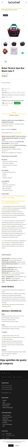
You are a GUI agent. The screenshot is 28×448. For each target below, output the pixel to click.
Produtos (4, 377)
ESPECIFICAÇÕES (17, 132)
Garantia (5, 422)
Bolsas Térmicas (12, 92)
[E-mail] (9, 372)
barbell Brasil (8, 97)
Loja (4, 402)
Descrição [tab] (14, 112)
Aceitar (11, 445)
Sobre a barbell (6, 404)
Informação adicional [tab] (14, 115)
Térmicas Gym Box (21, 92)
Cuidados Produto (7, 417)
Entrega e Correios (7, 420)
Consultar (17, 103)
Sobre (14, 377)
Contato (9, 377)
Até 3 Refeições (8, 94)
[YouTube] (4, 372)
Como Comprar (6, 415)
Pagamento (5, 419)
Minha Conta (20, 377)
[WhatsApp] (6, 372)
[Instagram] (2, 372)
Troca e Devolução (7, 424)
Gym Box (22, 94)
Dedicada (17, 94)
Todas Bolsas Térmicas (19, 95)
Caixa (14, 94)
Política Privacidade (8, 407)
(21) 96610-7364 (10, 435)
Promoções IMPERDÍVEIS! (7, 95)
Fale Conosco (6, 405)
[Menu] (2, 2)
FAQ (4, 426)
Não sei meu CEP (5, 105)
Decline (16, 445)
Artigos (4, 400)
